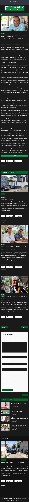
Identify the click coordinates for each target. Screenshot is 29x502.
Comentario (5, 341)
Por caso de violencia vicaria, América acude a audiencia (13, 196)
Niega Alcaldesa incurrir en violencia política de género (13, 247)
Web (3, 367)
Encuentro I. (13, 38)
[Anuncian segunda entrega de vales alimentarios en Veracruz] (5, 427)
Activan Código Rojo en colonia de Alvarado (12, 462)
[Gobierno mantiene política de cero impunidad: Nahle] (5, 405)
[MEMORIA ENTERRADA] (5, 412)
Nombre (4, 354)
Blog (21, 500)
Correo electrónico (6, 361)
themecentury (24, 498)
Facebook (12, 500)
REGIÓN (2, 33)
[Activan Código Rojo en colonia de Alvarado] (14, 449)
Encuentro (13, 249)
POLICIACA (5, 438)
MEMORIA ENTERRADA (16, 411)
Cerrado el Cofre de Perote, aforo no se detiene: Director (14, 297)
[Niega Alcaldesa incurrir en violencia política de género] (14, 234)
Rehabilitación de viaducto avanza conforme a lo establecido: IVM (5, 327)
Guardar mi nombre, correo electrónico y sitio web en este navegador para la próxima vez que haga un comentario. (6, 380)
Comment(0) (20, 38)
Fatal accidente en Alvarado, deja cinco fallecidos (25, 327)
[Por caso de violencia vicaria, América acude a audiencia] (14, 183)
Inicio (8, 500)
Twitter (17, 500)
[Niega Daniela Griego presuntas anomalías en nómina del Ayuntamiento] (5, 419)
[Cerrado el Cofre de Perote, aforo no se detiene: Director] (14, 284)
